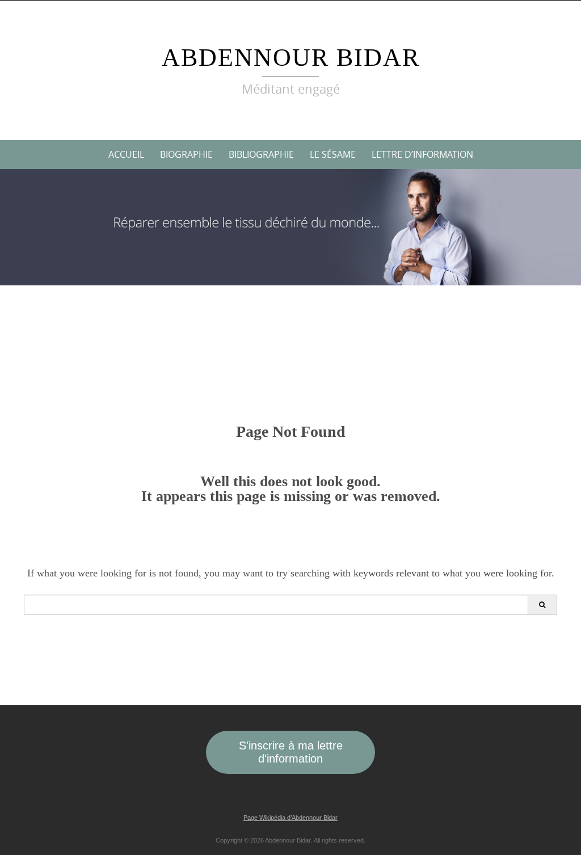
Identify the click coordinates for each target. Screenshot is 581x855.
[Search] (542, 605)
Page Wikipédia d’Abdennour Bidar (290, 817)
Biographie (186, 154)
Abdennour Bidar (291, 57)
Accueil (126, 154)
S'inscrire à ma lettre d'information (291, 752)
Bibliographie (261, 154)
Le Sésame (333, 154)
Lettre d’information (422, 154)
